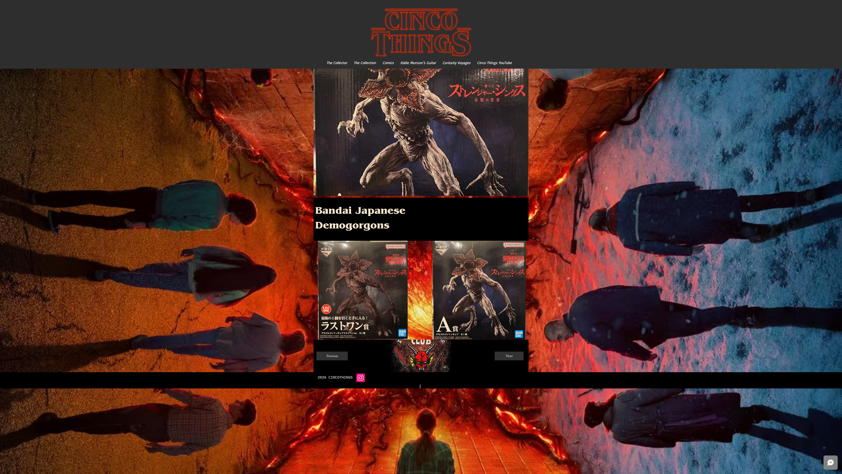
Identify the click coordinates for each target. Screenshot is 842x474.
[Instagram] (360, 377)
